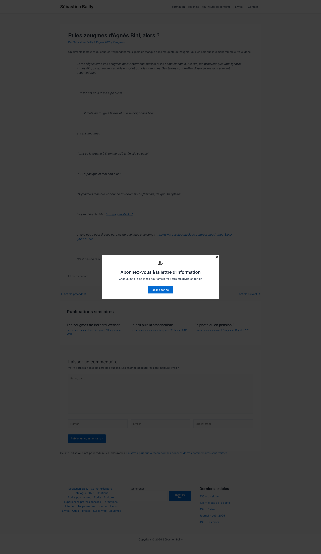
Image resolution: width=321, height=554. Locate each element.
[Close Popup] (217, 257)
